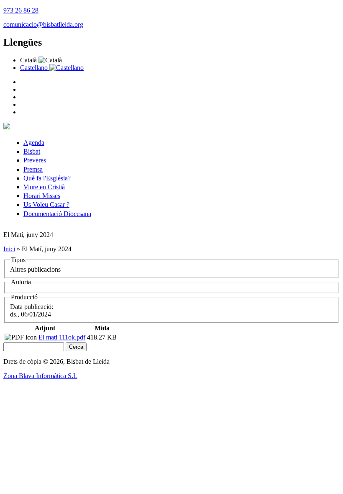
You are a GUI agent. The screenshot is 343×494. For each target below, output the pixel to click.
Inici (9, 248)
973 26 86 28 (20, 10)
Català (29, 60)
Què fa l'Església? (47, 178)
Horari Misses (41, 195)
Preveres (34, 160)
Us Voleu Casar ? (46, 204)
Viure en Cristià (44, 186)
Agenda (33, 142)
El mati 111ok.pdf (61, 337)
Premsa (33, 169)
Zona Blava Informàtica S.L (40, 375)
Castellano (34, 67)
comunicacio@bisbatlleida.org (43, 24)
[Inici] (6, 127)
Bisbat (31, 151)
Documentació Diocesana (57, 213)
